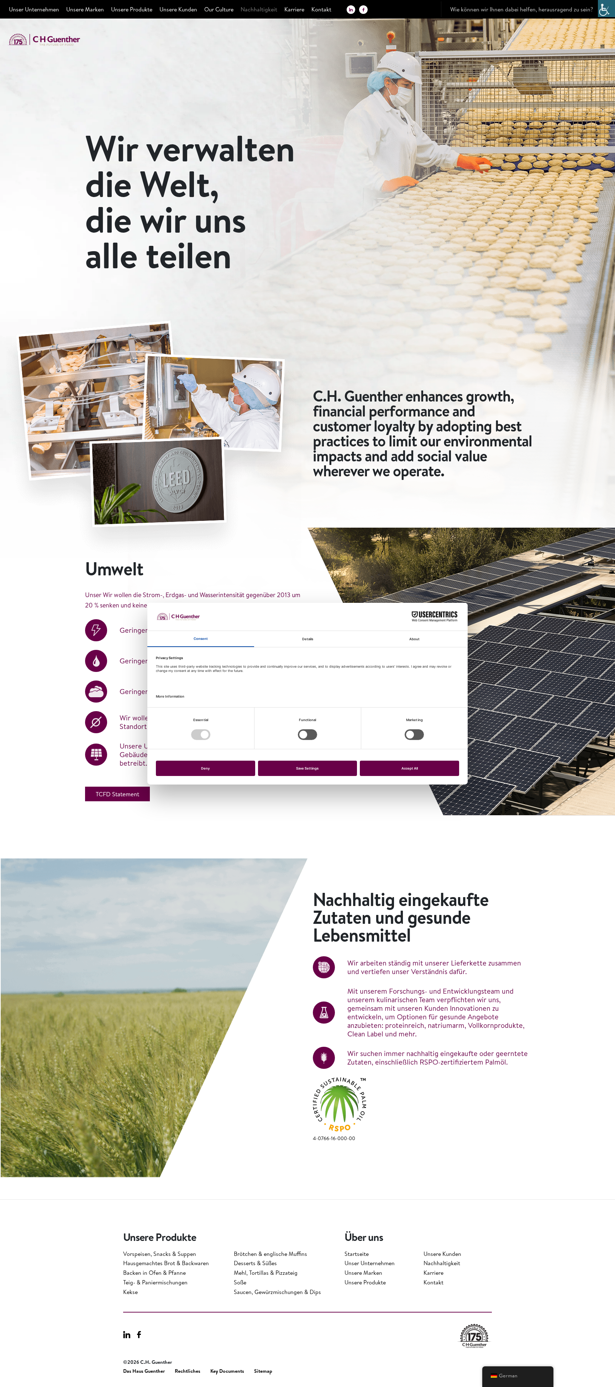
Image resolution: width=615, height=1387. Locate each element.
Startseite (357, 1254)
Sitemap (263, 1371)
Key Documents (227, 1371)
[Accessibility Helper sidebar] (606, 8)
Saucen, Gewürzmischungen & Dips (277, 1292)
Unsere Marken (85, 9)
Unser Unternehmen (34, 9)
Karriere (294, 9)
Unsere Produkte (131, 9)
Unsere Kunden (178, 9)
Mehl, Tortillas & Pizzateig (266, 1273)
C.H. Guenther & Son (51, 39)
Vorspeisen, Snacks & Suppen (159, 1254)
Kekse (130, 1292)
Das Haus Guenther (144, 1371)
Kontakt (321, 9)
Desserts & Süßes (255, 1263)
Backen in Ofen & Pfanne (154, 1273)
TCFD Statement (117, 794)
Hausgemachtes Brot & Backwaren (166, 1263)
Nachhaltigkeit (259, 9)
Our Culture (218, 9)
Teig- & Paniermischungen (155, 1282)
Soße (240, 1282)
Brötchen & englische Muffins (270, 1254)
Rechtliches (187, 1371)
